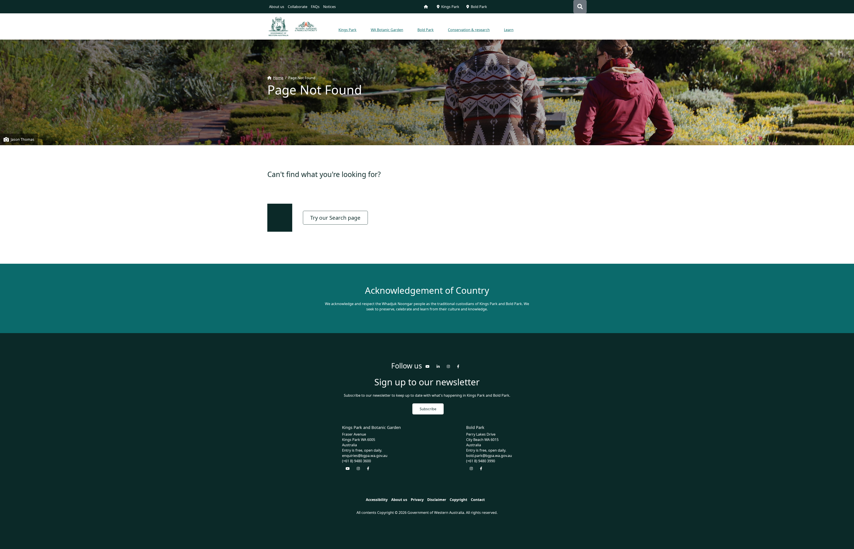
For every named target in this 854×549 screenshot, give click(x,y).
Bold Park (479, 6)
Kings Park (450, 6)
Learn (509, 29)
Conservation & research (469, 29)
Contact (478, 499)
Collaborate (297, 6)
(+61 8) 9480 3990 (480, 461)
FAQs (315, 6)
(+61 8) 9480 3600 (356, 461)
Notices (329, 6)
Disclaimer (436, 499)
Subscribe (428, 408)
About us (276, 6)
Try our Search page (335, 217)
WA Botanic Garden (387, 29)
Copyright (458, 499)
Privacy (417, 499)
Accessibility (377, 499)
